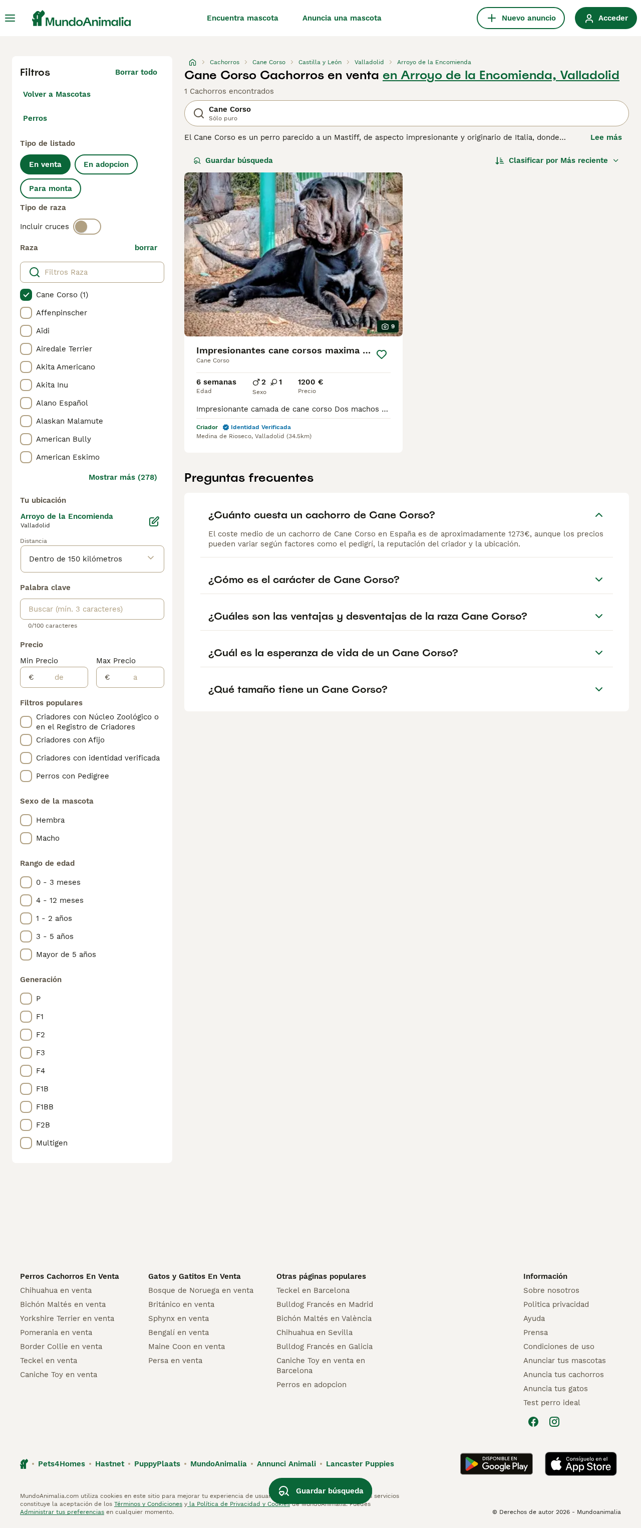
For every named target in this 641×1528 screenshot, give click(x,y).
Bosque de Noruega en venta (200, 1290)
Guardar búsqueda (239, 160)
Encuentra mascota (242, 18)
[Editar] (154, 521)
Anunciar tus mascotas (564, 1360)
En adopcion (106, 164)
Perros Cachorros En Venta (69, 1276)
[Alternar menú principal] (10, 18)
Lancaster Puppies (360, 1463)
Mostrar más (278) (123, 477)
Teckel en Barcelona (313, 1290)
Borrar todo (136, 72)
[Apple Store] (581, 1464)
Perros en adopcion (311, 1384)
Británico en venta (181, 1304)
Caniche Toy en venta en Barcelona (320, 1365)
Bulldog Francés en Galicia (324, 1346)
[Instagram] (554, 1422)
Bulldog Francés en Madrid (324, 1304)
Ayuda (534, 1318)
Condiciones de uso (558, 1346)
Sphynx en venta (178, 1318)
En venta (45, 164)
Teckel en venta (48, 1360)
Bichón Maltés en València (324, 1318)
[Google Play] (496, 1464)
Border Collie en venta (61, 1346)
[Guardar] (382, 354)
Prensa (535, 1332)
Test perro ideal (551, 1402)
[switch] (87, 227)
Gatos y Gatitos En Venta (194, 1276)
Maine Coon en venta (186, 1346)
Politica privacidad (556, 1304)
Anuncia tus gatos (555, 1388)
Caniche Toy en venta (58, 1374)
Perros (35, 118)
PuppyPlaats (157, 1463)
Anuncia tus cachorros (563, 1374)
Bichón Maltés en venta (63, 1304)
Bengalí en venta (178, 1332)
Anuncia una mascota (342, 18)
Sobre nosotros (551, 1290)
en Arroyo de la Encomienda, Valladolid (501, 75)
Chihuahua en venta (56, 1290)
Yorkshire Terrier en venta (67, 1318)
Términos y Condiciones (148, 1503)
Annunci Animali (286, 1463)
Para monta (50, 188)
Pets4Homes (61, 1463)
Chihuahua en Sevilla (314, 1332)
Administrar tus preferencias (62, 1511)
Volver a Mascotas (57, 94)
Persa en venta (175, 1360)
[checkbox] (26, 295)
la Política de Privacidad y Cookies (238, 1503)
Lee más (606, 137)
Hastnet (109, 1463)
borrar (146, 247)
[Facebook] (533, 1422)
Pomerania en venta (56, 1332)
